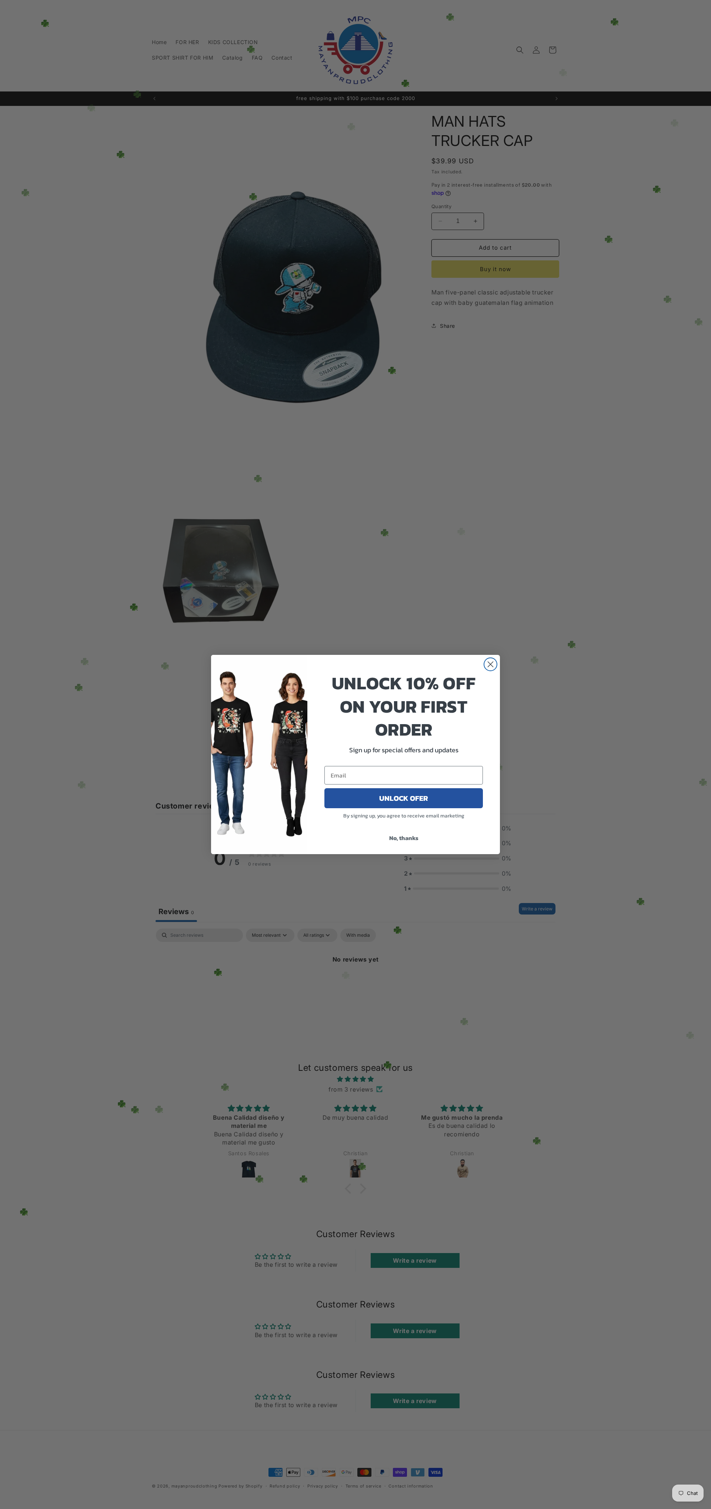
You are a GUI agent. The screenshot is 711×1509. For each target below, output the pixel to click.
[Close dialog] (490, 664)
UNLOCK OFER (403, 798)
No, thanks (403, 837)
